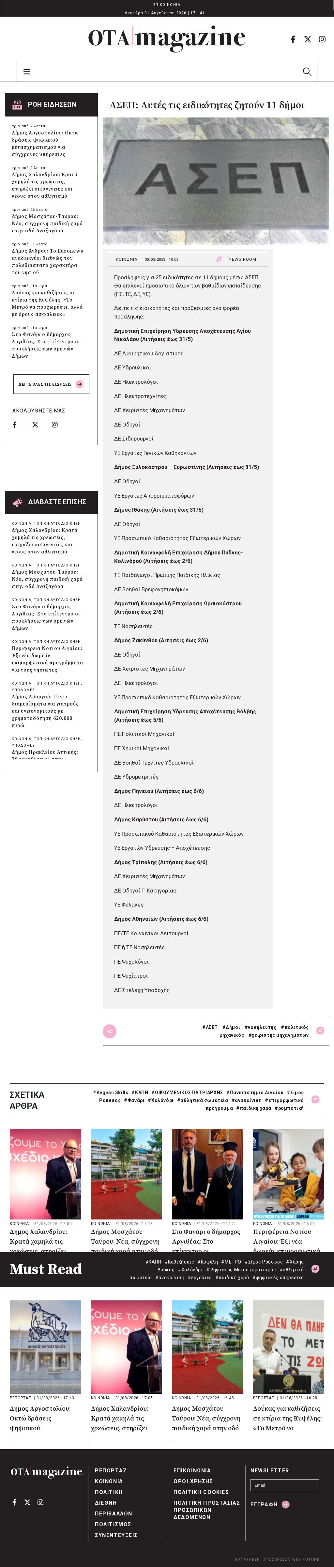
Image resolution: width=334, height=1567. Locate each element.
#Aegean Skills (110, 1092)
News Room (242, 259)
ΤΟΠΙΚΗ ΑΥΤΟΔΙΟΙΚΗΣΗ (57, 523)
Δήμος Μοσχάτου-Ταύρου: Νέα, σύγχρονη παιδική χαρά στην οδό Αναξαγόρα (47, 223)
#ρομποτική (289, 1108)
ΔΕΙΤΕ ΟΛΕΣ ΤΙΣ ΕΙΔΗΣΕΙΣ (45, 384)
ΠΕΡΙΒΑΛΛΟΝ (113, 1514)
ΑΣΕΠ (212, 1027)
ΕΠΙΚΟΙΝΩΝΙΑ (167, 5)
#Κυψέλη (207, 1261)
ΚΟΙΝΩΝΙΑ (127, 259)
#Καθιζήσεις (179, 1261)
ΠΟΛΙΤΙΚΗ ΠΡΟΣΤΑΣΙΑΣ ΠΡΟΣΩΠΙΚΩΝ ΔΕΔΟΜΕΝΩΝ (207, 1510)
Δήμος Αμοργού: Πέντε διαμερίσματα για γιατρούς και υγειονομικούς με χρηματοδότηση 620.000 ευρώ (45, 711)
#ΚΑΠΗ (139, 1092)
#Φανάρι (134, 1100)
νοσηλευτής (262, 1027)
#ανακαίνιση (247, 1100)
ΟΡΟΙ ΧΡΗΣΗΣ (193, 1481)
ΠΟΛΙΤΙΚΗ (109, 1492)
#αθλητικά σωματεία (202, 1100)
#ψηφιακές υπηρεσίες (278, 1277)
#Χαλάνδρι (161, 1100)
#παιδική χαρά (253, 1108)
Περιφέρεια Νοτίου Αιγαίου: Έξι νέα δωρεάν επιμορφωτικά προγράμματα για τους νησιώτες (47, 659)
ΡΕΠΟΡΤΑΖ (21, 1398)
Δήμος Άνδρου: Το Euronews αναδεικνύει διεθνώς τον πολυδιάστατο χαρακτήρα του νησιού (47, 262)
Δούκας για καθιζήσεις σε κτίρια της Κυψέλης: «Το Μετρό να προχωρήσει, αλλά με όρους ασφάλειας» (47, 304)
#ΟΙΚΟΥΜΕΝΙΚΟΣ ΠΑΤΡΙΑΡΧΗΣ (187, 1092)
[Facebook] (292, 39)
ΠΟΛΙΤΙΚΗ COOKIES (201, 1492)
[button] (307, 72)
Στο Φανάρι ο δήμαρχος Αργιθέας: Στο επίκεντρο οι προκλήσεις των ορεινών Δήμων (46, 345)
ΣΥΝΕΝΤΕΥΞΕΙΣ (116, 1535)
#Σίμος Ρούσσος (264, 1261)
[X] (307, 39)
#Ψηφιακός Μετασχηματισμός (241, 1269)
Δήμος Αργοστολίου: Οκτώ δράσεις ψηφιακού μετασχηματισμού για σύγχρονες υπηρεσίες (45, 144)
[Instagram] (322, 39)
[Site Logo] (167, 39)
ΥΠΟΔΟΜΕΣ (23, 690)
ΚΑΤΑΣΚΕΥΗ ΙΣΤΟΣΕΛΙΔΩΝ (263, 1560)
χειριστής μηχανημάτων (280, 1035)
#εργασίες (200, 1277)
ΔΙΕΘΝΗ (106, 1503)
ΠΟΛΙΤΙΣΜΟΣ (113, 1524)
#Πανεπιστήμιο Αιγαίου (255, 1092)
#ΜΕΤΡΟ (231, 1261)
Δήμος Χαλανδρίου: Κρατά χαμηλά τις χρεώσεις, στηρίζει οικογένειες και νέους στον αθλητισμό (45, 185)
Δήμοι (233, 1027)
